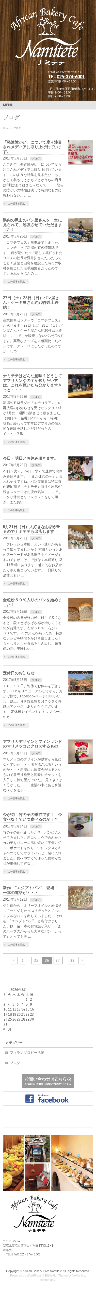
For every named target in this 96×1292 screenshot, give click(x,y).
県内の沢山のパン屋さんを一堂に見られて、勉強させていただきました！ (32, 224)
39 (72, 961)
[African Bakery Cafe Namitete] (48, 62)
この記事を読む (16, 203)
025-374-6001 (71, 76)
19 (14, 1014)
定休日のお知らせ (18, 673)
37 (58, 961)
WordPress (34, 1275)
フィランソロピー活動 (27, 1053)
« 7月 (7, 1029)
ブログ (36, 158)
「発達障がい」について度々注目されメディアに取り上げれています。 (32, 147)
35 (36, 961)
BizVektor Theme (56, 1275)
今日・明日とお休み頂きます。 (30, 458)
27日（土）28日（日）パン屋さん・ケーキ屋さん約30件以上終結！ (31, 302)
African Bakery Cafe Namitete (42, 1271)
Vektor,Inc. (79, 1275)
